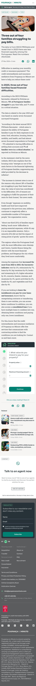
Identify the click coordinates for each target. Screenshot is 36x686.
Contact (20, 554)
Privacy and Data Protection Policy (13, 576)
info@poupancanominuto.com (15, 591)
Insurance (4, 568)
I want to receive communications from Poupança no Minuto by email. (17, 527)
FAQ (18, 557)
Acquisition (5, 550)
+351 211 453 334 (18, 489)
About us (20, 550)
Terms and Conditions (9, 572)
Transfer (4, 554)
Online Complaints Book (10, 583)
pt (2, 542)
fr (9, 542)
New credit (5, 561)
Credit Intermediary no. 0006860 (13, 579)
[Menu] (33, 3)
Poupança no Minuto (22, 76)
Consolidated (6, 564)
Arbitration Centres (8, 586)
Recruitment (21, 561)
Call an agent (8, 7)
